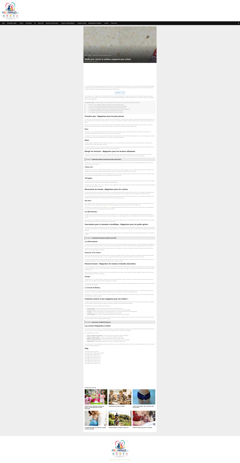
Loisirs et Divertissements (67, 23)
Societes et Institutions (52, 23)
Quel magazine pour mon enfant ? (92, 351)
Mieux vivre (41, 23)
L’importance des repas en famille (116, 406)
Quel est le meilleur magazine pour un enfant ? (94, 353)
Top (35, 23)
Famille (21, 23)
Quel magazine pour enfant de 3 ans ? (93, 359)
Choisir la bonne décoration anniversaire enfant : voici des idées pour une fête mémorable (94, 407)
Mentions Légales (113, 459)
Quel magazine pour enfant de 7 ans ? (93, 363)
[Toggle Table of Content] (122, 93)
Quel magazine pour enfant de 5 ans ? (93, 361)
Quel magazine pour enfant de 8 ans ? (93, 356)
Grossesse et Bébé (11, 23)
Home (3, 23)
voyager (109, 207)
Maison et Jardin (82, 23)
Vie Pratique (29, 23)
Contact (106, 23)
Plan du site (114, 23)
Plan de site (128, 459)
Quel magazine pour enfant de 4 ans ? (93, 360)
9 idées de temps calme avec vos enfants (142, 427)
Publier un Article (121, 459)
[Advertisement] (216, 10)
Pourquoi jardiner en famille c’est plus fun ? (119, 427)
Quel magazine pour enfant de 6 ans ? (93, 354)
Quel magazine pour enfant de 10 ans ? (93, 357)
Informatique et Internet (94, 23)
